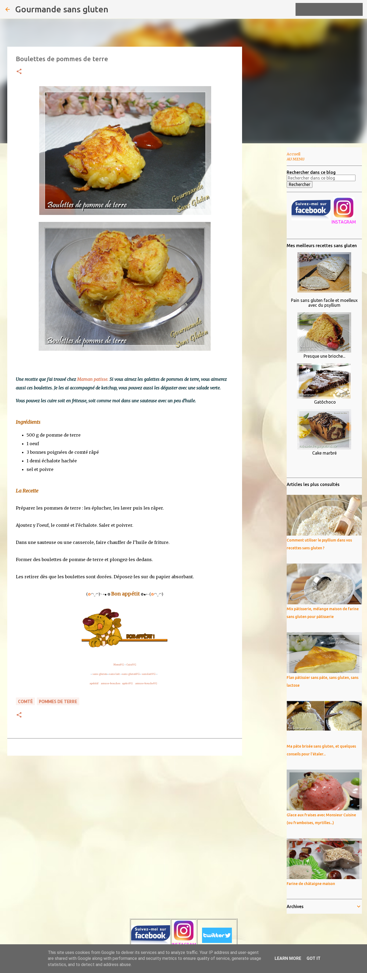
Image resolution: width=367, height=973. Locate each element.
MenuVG (118, 664)
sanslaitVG (149, 673)
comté (25, 701)
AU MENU (295, 159)
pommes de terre (58, 701)
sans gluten (99, 673)
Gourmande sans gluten (61, 9)
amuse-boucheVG (146, 683)
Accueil (293, 154)
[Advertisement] (269, 231)
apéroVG (127, 683)
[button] (19, 71)
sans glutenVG (131, 673)
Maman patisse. (93, 379)
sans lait (114, 673)
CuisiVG (131, 664)
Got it (314, 958)
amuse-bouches (110, 683)
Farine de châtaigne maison (311, 883)
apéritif (93, 683)
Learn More (288, 958)
